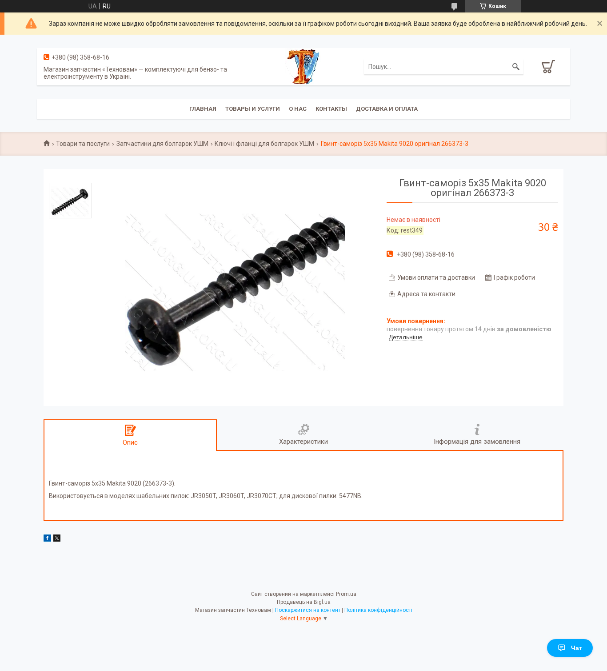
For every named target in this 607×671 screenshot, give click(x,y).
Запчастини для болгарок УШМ (162, 143)
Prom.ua (346, 594)
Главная (202, 108)
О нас (298, 108)
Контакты (331, 108)
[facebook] (47, 539)
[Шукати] (516, 67)
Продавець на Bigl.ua (304, 602)
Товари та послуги (83, 143)
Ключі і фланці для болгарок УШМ (264, 143)
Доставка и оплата (387, 108)
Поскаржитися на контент (307, 610)
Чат (576, 647)
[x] (56, 539)
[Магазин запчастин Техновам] (303, 66)
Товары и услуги (252, 108)
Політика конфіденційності (378, 610)
